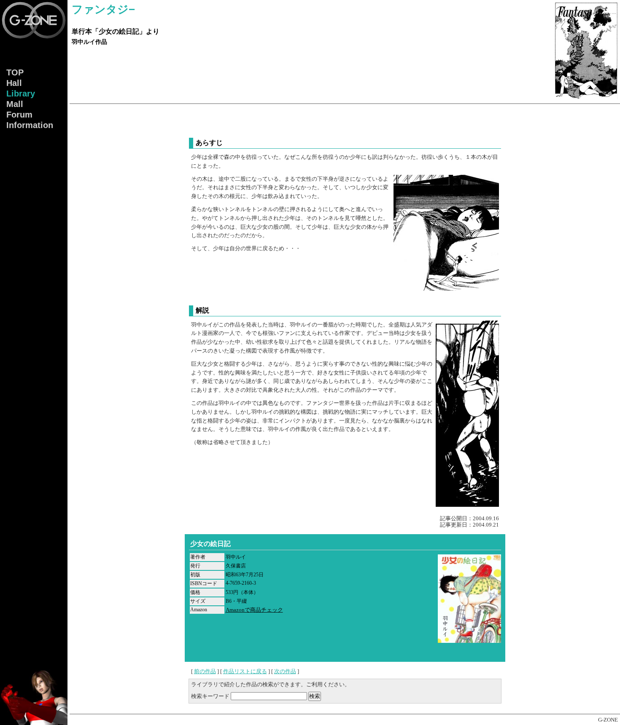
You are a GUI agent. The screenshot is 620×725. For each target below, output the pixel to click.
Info (29, 125)
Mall (14, 104)
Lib (20, 93)
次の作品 (285, 671)
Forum (19, 114)
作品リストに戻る (245, 671)
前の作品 (205, 671)
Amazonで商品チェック (254, 610)
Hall (14, 83)
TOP (15, 72)
